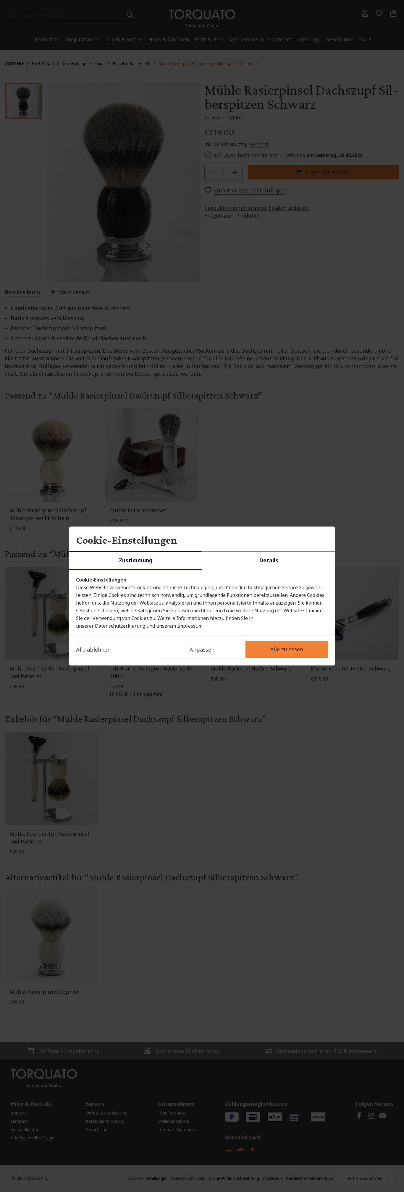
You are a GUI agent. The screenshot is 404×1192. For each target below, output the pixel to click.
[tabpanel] (202, 603)
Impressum (190, 626)
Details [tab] (268, 560)
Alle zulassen (286, 649)
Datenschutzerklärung (120, 626)
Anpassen (202, 649)
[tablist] (202, 561)
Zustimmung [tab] (135, 560)
